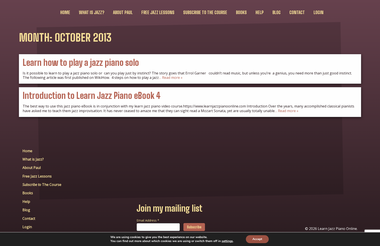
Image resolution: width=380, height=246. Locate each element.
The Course (205, 12)
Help (260, 12)
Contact (297, 12)
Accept (257, 239)
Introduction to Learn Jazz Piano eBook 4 (92, 96)
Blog (276, 12)
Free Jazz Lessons (157, 12)
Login (318, 12)
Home (65, 12)
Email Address (148, 220)
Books (241, 12)
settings (227, 241)
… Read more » (171, 77)
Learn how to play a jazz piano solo (81, 62)
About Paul (123, 12)
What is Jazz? (91, 12)
